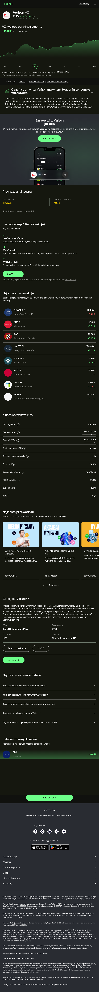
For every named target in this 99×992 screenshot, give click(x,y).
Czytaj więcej (11, 576)
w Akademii (70, 280)
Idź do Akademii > (51, 585)
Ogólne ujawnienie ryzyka (11, 958)
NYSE (41, 648)
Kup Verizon (49, 138)
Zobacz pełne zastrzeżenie (78, 948)
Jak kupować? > (36, 82)
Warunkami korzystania (60, 948)
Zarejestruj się (6, 72)
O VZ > (22, 82)
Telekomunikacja (17, 648)
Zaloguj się (84, 4)
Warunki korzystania (27, 958)
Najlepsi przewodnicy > (57, 82)
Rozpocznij (13, 660)
